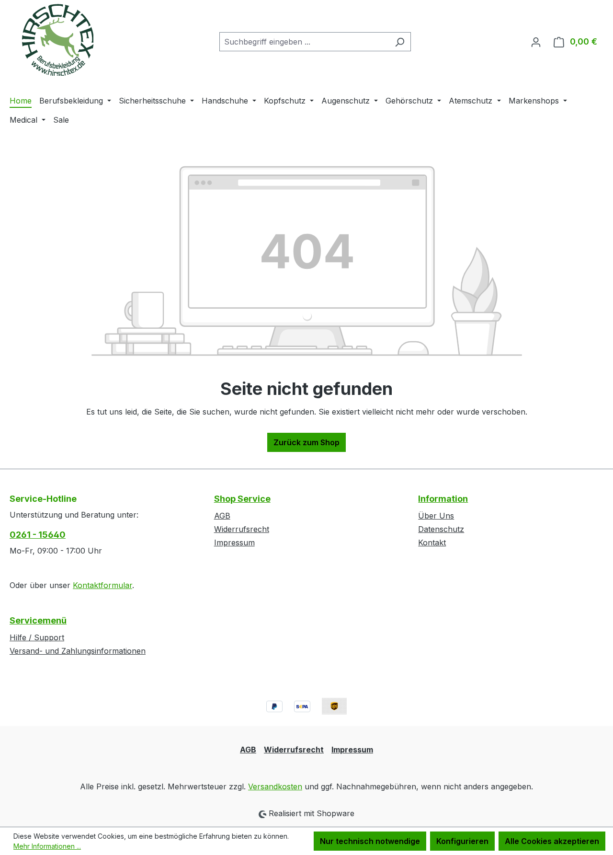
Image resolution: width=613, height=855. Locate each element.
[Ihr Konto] (535, 41)
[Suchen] (399, 41)
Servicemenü (38, 620)
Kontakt (432, 542)
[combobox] (304, 41)
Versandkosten (275, 786)
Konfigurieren (462, 841)
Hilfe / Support (37, 637)
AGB (222, 515)
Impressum (234, 542)
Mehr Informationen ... (47, 846)
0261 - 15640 (38, 535)
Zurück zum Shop (306, 442)
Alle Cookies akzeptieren (552, 841)
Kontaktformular (102, 585)
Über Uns (436, 515)
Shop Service (242, 499)
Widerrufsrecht (241, 529)
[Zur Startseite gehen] (57, 40)
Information (443, 499)
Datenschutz (441, 529)
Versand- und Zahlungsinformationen (78, 651)
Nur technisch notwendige (370, 841)
